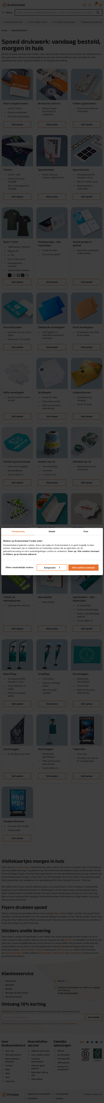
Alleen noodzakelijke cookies (19, 567)
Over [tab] (86, 531)
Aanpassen (50, 567)
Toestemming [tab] (18, 531)
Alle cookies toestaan (83, 567)
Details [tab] (52, 531)
